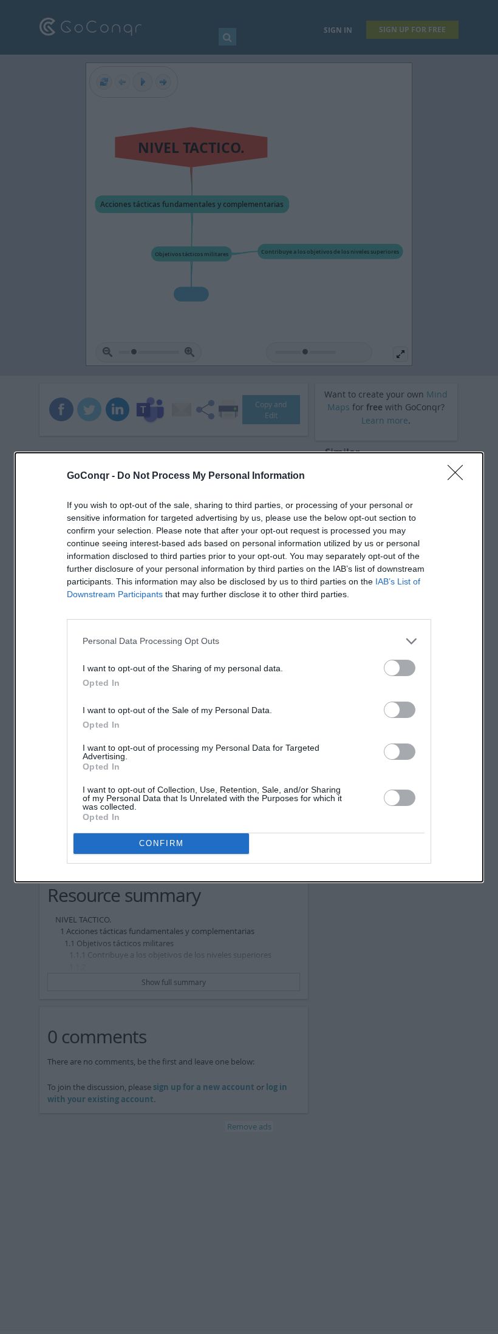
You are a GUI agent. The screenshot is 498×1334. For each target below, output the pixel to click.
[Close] (459, 476)
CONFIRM (161, 843)
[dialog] (249, 667)
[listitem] (249, 641)
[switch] (399, 668)
